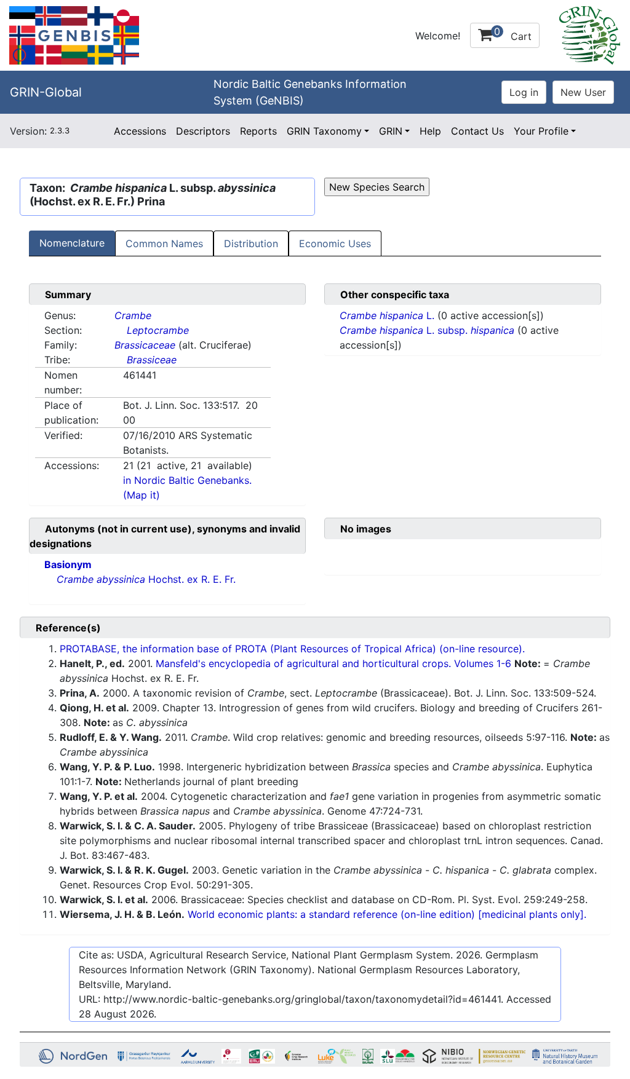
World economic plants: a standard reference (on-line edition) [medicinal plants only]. (387, 914)
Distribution (251, 243)
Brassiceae (152, 360)
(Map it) (141, 495)
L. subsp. (427, 330)
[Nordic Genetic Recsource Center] (74, 34)
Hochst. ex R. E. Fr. (146, 579)
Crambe (132, 315)
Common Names (164, 243)
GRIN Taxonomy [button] (324, 131)
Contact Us (477, 131)
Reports (258, 131)
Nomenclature (72, 243)
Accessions (140, 131)
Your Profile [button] (541, 131)
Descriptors (203, 131)
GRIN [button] (390, 131)
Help (430, 131)
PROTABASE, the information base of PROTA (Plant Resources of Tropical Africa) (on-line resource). (292, 648)
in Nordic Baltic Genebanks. (187, 480)
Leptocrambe (158, 330)
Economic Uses (335, 243)
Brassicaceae (144, 345)
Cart (513, 33)
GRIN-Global (46, 92)
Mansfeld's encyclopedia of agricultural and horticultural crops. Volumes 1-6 (333, 663)
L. (388, 315)
